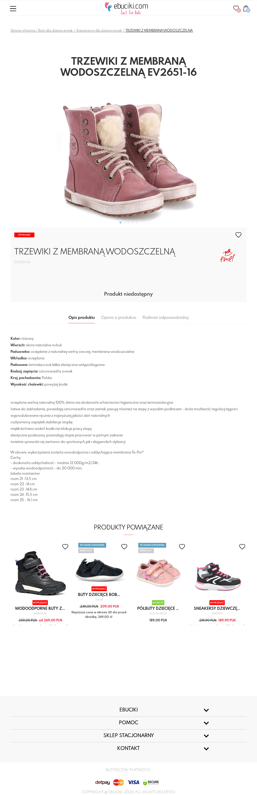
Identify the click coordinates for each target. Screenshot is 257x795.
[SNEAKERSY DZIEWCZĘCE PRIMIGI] (217, 571)
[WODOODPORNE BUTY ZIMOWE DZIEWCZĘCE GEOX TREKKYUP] (40, 571)
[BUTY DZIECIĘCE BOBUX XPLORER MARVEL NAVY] (99, 564)
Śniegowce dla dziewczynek (99, 30)
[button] (120, 222)
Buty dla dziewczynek (55, 30)
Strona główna (23, 30)
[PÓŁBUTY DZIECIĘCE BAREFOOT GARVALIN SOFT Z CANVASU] (158, 571)
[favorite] (238, 235)
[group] (128, 153)
